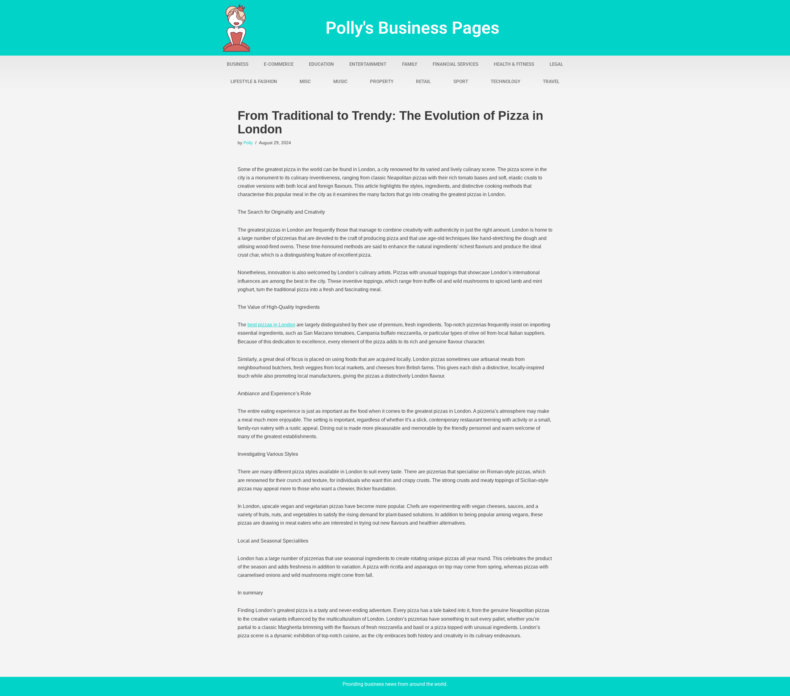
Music (340, 81)
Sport (460, 81)
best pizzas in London (271, 324)
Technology (505, 81)
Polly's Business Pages (412, 28)
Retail (423, 81)
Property (381, 81)
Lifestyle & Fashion (254, 81)
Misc (305, 81)
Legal (556, 64)
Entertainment (367, 64)
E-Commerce (278, 64)
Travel (551, 81)
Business (237, 64)
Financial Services (455, 64)
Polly (248, 142)
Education (321, 64)
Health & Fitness (514, 64)
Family (409, 64)
